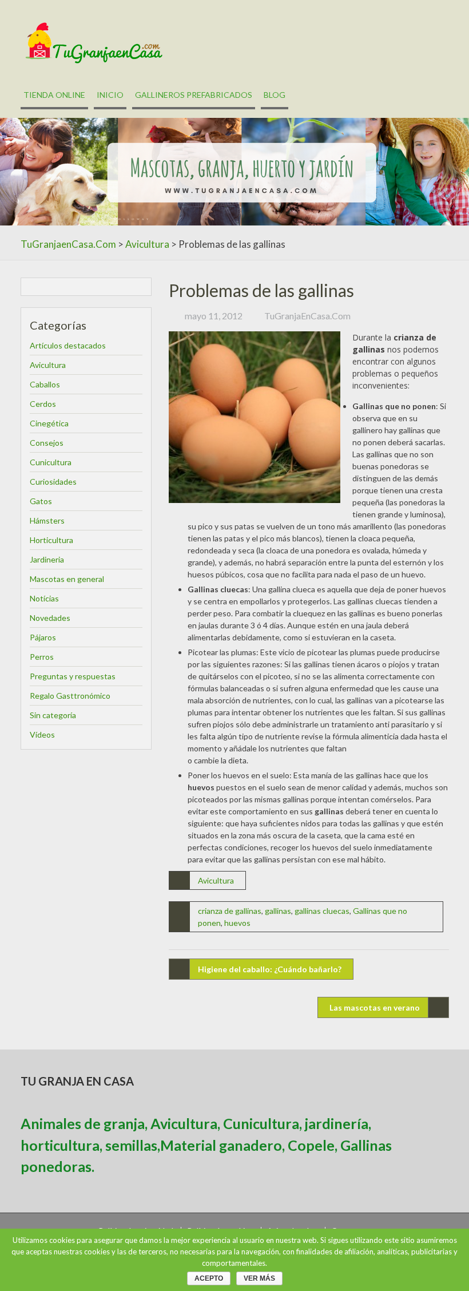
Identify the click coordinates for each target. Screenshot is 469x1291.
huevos (237, 923)
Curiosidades (53, 481)
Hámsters (47, 520)
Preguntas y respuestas (73, 676)
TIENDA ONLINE (54, 95)
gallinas (278, 911)
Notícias (44, 598)
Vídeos (42, 734)
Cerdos (43, 404)
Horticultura (51, 540)
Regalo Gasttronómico (70, 695)
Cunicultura (50, 462)
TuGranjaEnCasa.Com (307, 315)
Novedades (50, 618)
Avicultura (147, 244)
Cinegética (49, 423)
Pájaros (43, 637)
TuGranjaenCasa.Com (68, 244)
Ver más (259, 1278)
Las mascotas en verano (374, 1007)
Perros (42, 657)
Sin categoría (53, 715)
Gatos (41, 501)
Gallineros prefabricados (193, 95)
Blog (274, 95)
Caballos (45, 384)
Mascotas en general (67, 579)
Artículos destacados (68, 345)
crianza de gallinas (229, 911)
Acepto (208, 1278)
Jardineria (47, 559)
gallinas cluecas (322, 911)
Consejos (46, 443)
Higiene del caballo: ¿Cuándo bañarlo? (269, 969)
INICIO (110, 95)
